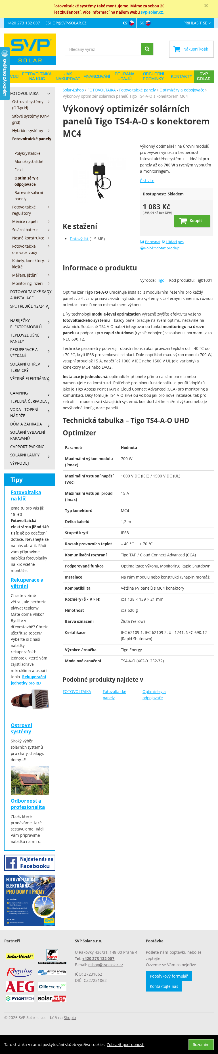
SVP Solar (204, 76)
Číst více (147, 180)
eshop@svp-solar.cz (66, 23)
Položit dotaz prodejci (162, 248)
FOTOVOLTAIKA (77, 691)
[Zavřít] (206, 5)
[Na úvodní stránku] (32, 49)
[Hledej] (147, 49)
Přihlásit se (195, 23)
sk (142, 23)
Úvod (12, 77)
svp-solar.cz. (152, 12)
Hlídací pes (175, 241)
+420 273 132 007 (23, 23)
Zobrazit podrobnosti (125, 1044)
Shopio (70, 1017)
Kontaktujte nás (164, 986)
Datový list (79, 238)
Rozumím (201, 1044)
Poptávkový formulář (169, 976)
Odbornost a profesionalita (28, 804)
